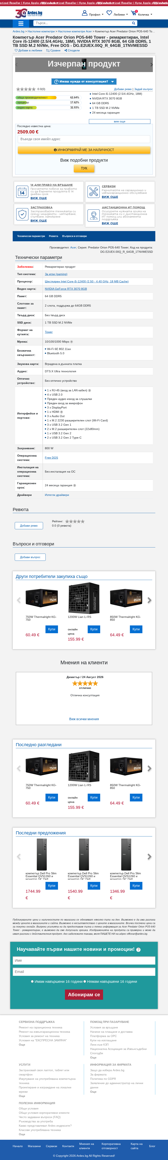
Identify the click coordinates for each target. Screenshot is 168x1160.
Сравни (55, 50)
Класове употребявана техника (40, 1130)
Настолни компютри (41, 31)
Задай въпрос (143, 89)
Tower (49, 332)
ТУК (84, 168)
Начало (18, 1146)
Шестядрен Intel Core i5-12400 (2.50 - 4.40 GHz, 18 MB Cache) (87, 281)
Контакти (68, 1146)
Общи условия (29, 1108)
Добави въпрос (30, 557)
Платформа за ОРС (103, 1036)
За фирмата (98, 1074)
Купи (51, 629)
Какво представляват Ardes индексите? (45, 1125)
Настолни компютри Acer (75, 31)
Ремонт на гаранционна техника (40, 1027)
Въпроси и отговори (74, 236)
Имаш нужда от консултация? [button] (83, 81)
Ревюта (53, 236)
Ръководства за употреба (36, 1121)
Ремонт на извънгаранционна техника (44, 1031)
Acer (73, 247)
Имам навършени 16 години (58, 981)
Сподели (73, 50)
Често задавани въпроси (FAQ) (40, 1117)
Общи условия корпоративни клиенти (44, 1112)
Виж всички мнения (84, 719)
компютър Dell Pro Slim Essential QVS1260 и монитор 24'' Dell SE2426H (41, 878)
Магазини (34, 1146)
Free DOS (51, 457)
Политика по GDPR (103, 1078)
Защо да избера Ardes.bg (107, 1070)
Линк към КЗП (99, 1044)
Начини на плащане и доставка (111, 1031)
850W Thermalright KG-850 (125, 618)
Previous (18, 600)
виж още (119, 121)
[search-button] (133, 23)
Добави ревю (123, 89)
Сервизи (51, 1146)
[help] (138, 949)
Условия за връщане (104, 1027)
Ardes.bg (18, 31)
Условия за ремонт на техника (39, 1036)
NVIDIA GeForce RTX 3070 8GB (66, 288)
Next (149, 600)
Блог (152, 1146)
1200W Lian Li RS (79, 616)
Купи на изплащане (103, 1040)
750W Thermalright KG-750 (41, 618)
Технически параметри (31, 236)
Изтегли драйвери (57, 494)
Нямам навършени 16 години (111, 981)
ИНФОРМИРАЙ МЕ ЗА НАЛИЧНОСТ (85, 150)
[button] (92, 14)
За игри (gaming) (56, 274)
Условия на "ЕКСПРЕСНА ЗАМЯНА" (43, 1040)
